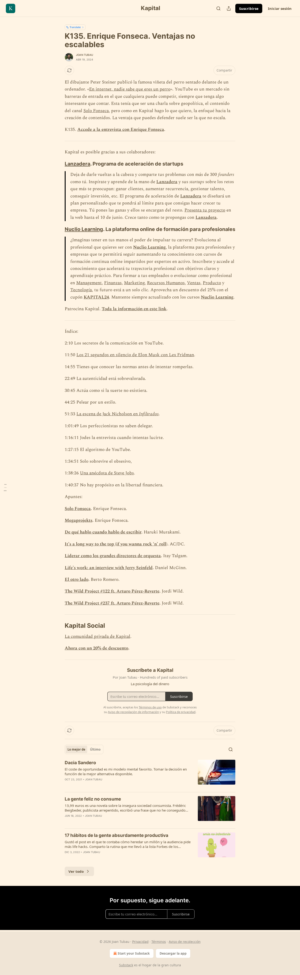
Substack (126, 965)
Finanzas (113, 283)
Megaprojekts (78, 520)
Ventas (193, 283)
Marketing (134, 283)
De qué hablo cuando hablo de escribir (103, 532)
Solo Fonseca (96, 110)
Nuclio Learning (84, 229)
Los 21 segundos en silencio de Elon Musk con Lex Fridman (135, 354)
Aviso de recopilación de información (133, 712)
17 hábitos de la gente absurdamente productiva (116, 835)
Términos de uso (150, 707)
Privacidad (140, 941)
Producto (212, 283)
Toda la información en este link (134, 309)
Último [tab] (95, 749)
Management (89, 283)
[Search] (218, 8)
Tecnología (81, 290)
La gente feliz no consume (93, 799)
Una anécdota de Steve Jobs (107, 473)
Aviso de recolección (185, 941)
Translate (75, 27)
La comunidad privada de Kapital (97, 636)
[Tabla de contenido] (5, 487)
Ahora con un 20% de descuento (96, 648)
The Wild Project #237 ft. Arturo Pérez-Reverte (112, 603)
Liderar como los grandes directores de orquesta (113, 555)
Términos (158, 941)
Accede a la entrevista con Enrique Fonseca (120, 129)
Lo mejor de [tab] (76, 749)
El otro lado (76, 579)
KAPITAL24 (96, 297)
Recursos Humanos (166, 283)
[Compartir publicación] (228, 8)
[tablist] (84, 749)
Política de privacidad (180, 712)
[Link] (58, 163)
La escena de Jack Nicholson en (107, 414)
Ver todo (76, 871)
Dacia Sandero (80, 762)
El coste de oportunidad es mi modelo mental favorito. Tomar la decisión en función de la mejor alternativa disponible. (126, 771)
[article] (150, 774)
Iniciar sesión (280, 8)
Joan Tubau (84, 55)
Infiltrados (149, 414)
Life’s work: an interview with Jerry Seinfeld (109, 567)
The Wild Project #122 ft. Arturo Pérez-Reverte (112, 591)
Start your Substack (134, 953)
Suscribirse (249, 8)
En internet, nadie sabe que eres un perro (129, 89)
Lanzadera (77, 164)
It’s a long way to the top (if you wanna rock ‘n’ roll (115, 544)
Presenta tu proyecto (204, 210)
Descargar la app (173, 953)
